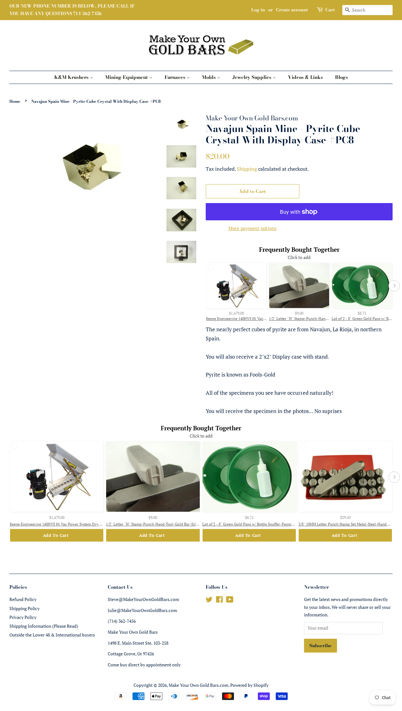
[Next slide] (394, 285)
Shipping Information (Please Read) (43, 626)
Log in (258, 9)
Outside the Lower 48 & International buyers (52, 635)
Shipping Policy (24, 608)
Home (14, 101)
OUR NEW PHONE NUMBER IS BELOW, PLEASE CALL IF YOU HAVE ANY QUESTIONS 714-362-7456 (72, 10)
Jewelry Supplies (252, 77)
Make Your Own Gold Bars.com (198, 685)
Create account (292, 9)
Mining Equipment (127, 77)
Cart (330, 9)
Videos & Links (305, 77)
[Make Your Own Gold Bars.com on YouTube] (229, 601)
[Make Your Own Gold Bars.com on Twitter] (209, 601)
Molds (209, 77)
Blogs (341, 77)
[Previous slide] (204, 285)
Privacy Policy (22, 617)
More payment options (252, 228)
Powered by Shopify (249, 685)
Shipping (247, 168)
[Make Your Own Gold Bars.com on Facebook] (219, 601)
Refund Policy (22, 599)
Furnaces (176, 77)
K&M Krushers (72, 77)
